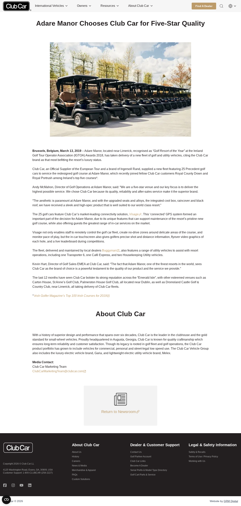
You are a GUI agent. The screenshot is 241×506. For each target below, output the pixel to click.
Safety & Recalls (197, 452)
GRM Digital (231, 501)
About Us (76, 452)
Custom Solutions (81, 479)
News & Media (79, 465)
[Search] (221, 6)
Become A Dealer (139, 465)
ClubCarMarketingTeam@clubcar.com (57, 371)
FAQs (74, 474)
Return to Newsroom (118, 412)
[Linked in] (30, 485)
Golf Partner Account (140, 456)
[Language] (232, 6)
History (75, 456)
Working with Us (197, 461)
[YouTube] (21, 485)
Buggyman (109, 250)
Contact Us (136, 452)
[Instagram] (13, 485)
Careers (76, 461)
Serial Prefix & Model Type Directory (148, 470)
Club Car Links (138, 461)
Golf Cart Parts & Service (143, 474)
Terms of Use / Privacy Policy (203, 456)
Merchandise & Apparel (84, 470)
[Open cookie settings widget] (6, 499)
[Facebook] (5, 485)
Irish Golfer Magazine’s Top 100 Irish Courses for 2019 (70, 295)
